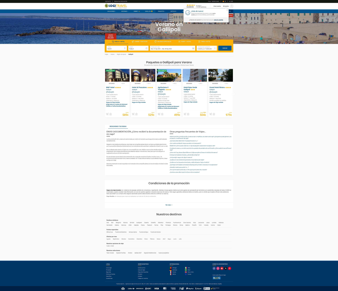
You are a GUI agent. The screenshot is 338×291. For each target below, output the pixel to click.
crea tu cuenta (218, 20)
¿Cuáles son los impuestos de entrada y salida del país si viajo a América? (189, 162)
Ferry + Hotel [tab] (186, 41)
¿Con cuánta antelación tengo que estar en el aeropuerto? (185, 143)
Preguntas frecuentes (120, 1)
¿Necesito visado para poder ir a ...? (179, 167)
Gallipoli (130, 54)
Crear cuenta (217, 6)
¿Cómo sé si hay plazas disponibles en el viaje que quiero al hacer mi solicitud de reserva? (194, 152)
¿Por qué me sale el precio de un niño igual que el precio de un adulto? (188, 169)
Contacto (108, 1)
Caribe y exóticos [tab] (141, 41)
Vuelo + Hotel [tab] (120, 41)
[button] (172, 48)
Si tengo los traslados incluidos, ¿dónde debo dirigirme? (185, 155)
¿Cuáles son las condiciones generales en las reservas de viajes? (187, 160)
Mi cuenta (226, 6)
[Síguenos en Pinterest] (230, 268)
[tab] (118, 127)
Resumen (112, 83)
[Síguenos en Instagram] (218, 268)
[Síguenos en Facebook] (214, 268)
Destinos (124, 11)
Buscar (225, 48)
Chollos (148, 11)
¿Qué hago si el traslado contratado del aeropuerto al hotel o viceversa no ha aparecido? (193, 164)
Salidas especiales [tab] (164, 41)
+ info (123, 83)
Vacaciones (111, 11)
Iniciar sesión (222, 12)
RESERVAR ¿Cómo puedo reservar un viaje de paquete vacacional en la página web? (192, 145)
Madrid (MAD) (213, 1)
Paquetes (161, 11)
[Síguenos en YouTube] (222, 268)
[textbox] (117, 48)
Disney (136, 11)
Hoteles (173, 11)
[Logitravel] (196, 6)
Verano (112, 54)
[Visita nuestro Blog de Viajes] (222, 277)
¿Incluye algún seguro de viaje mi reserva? (181, 157)
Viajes (106, 54)
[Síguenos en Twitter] (226, 268)
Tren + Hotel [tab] (205, 41)
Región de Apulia (121, 54)
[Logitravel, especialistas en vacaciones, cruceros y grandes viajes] (116, 5)
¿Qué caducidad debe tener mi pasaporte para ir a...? (184, 141)
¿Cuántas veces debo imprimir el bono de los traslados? (185, 172)
